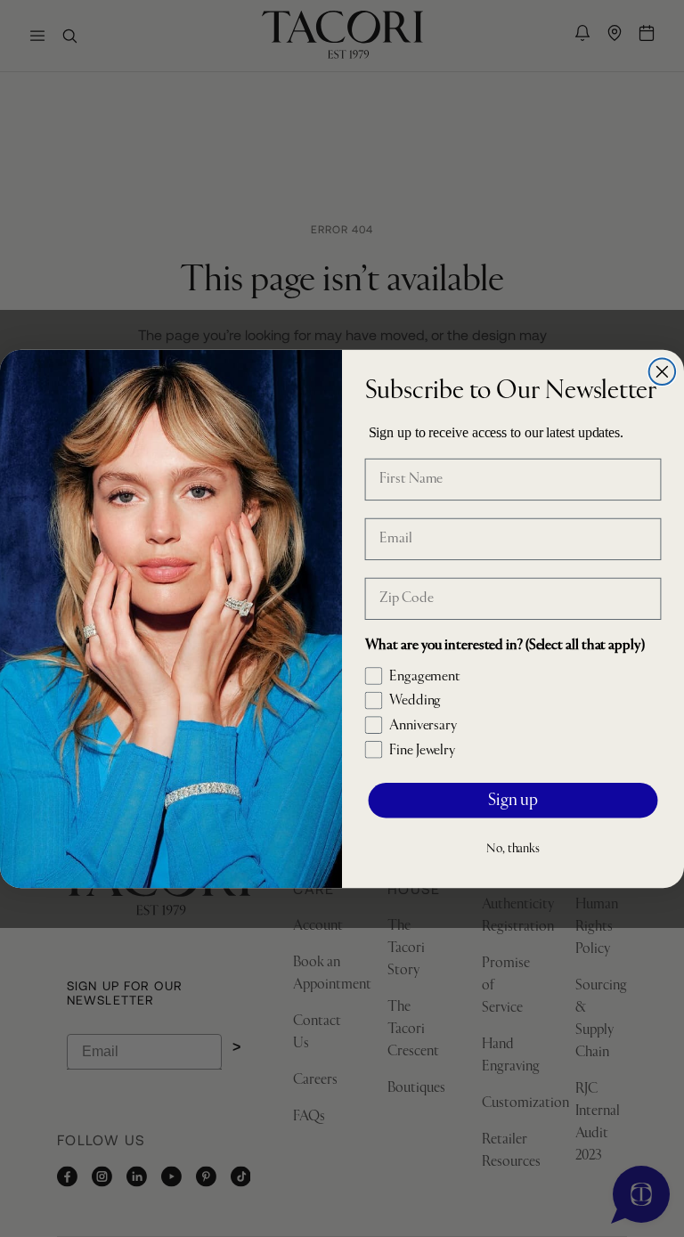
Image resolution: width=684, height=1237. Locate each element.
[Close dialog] (662, 371)
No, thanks (513, 848)
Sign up (513, 800)
